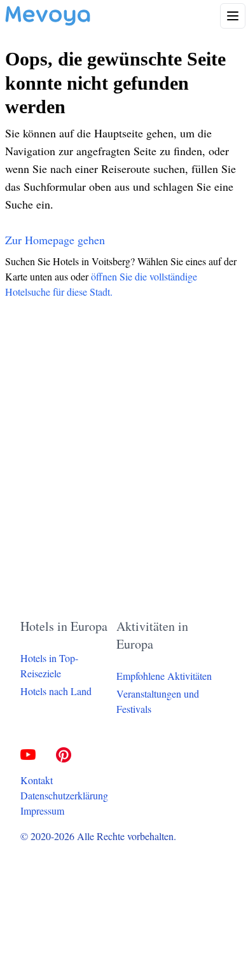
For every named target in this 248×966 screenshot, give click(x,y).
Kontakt (36, 780)
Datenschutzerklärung (64, 795)
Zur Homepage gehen (55, 239)
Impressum (42, 810)
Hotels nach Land (56, 691)
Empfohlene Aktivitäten (164, 675)
